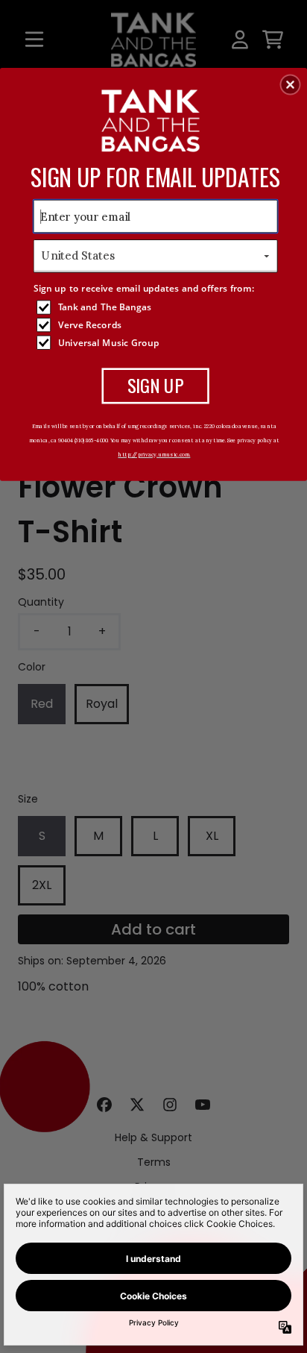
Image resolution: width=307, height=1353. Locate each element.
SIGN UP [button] (155, 384)
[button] (291, 84)
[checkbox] (157, 307)
